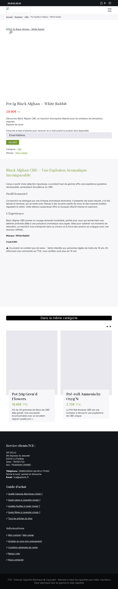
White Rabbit (21, 153)
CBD (19, 149)
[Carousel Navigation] (59, 327)
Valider (12, 142)
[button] (10, 32)
